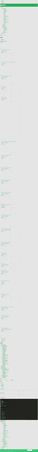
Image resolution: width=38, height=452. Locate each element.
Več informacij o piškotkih (11, 451)
